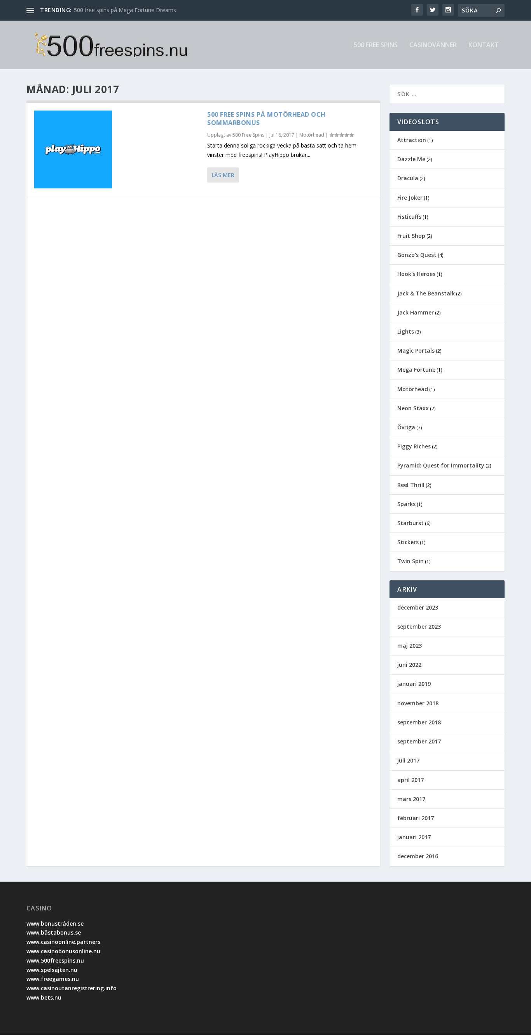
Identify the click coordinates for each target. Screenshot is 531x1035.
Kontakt (483, 45)
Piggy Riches (414, 446)
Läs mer (223, 175)
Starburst (410, 523)
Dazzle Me (411, 159)
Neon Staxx (413, 408)
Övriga (406, 427)
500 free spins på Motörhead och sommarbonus (266, 118)
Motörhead (311, 135)
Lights (405, 331)
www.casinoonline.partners (63, 941)
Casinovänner (433, 45)
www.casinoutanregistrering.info (71, 988)
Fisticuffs (409, 216)
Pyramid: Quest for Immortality (440, 465)
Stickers (408, 542)
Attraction (411, 140)
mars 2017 (411, 799)
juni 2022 (409, 664)
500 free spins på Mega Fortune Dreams (125, 10)
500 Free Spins (376, 45)
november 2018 (417, 703)
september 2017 (419, 741)
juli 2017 (408, 760)
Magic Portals (416, 350)
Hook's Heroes (416, 274)
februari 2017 (415, 818)
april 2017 (410, 780)
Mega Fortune (416, 369)
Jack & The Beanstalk (426, 293)
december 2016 (417, 856)
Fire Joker (410, 197)
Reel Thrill (410, 485)
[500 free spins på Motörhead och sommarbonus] (73, 149)
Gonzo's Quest (417, 254)
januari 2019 (414, 683)
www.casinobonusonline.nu (63, 951)
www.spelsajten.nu (51, 969)
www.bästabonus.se (53, 932)
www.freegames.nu (52, 978)
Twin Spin (410, 561)
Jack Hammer (415, 312)
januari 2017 (414, 837)
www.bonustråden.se (55, 923)
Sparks (406, 504)
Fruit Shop (411, 235)
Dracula (407, 178)
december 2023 (417, 607)
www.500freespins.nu (55, 960)
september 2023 (419, 626)
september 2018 (419, 722)
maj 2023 (409, 645)
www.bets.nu (43, 997)
